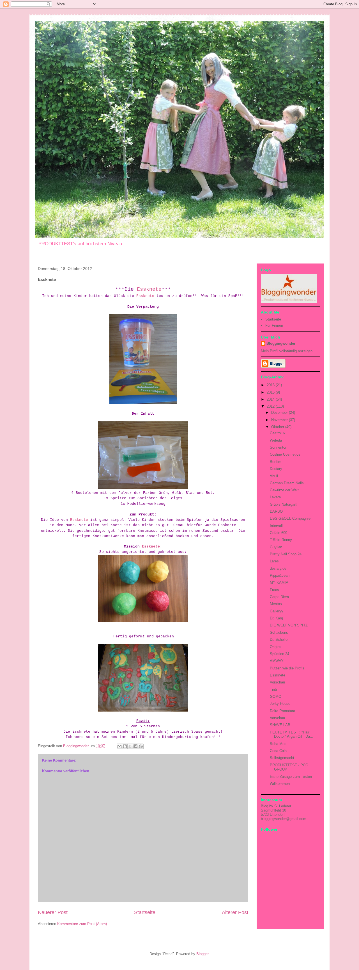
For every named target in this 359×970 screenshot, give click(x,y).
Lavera (275, 497)
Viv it (274, 476)
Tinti (273, 689)
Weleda (276, 440)
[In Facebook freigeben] (135, 746)
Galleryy (276, 611)
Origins (275, 647)
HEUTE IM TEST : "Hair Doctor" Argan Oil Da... (291, 734)
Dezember (280, 412)
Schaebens (279, 632)
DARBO (276, 511)
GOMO (275, 696)
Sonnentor (278, 447)
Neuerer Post (53, 912)
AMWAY (277, 661)
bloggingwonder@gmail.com (283, 819)
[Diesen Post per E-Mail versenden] (119, 746)
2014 (271, 399)
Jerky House (280, 703)
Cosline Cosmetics (285, 454)
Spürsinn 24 (279, 654)
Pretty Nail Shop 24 (286, 554)
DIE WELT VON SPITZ (289, 625)
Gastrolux (278, 433)
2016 (271, 385)
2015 (271, 392)
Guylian (276, 547)
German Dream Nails (287, 483)
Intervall (276, 526)
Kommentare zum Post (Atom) (82, 924)
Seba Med (278, 744)
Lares (274, 561)
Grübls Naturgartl (283, 504)
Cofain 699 (278, 533)
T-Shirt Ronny (281, 540)
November (280, 420)
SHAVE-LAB (280, 725)
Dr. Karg (276, 618)
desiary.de (278, 568)
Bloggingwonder (280, 343)
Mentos (276, 604)
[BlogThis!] (125, 746)
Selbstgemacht (282, 758)
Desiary (276, 469)
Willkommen (280, 784)
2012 (271, 406)
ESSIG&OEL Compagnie (290, 518)
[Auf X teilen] (130, 746)
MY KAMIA (279, 582)
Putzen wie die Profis (287, 668)
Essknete (149, 289)
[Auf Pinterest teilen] (141, 746)
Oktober (278, 427)
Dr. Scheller (279, 639)
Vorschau (277, 682)
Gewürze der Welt (284, 490)
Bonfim (275, 462)
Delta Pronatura (282, 711)
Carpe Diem (279, 597)
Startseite (144, 912)
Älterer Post (235, 912)
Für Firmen (274, 325)
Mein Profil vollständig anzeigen (286, 351)
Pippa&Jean (279, 575)
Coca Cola (278, 751)
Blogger (202, 954)
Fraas (274, 590)
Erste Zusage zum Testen (291, 776)
